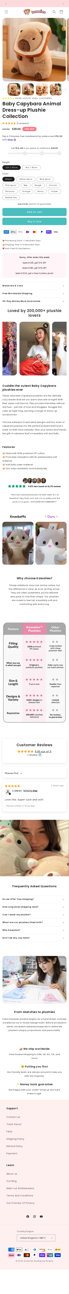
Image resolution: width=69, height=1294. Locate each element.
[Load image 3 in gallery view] (42, 89)
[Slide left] (3, 89)
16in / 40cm (31, 167)
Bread (8, 179)
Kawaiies (28, 1261)
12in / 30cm (11, 167)
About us (11, 1173)
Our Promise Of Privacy (20, 1203)
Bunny (41, 191)
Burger (38, 185)
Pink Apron (10, 185)
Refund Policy (14, 1146)
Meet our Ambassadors (20, 1188)
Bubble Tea (11, 197)
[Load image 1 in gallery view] (14, 89)
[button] (6, 11)
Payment (11, 1153)
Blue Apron (45, 179)
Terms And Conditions (19, 1195)
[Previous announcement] (5, 3)
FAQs (9, 1131)
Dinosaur (10, 191)
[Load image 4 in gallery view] (56, 89)
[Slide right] (65, 89)
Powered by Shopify (43, 1261)
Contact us (13, 1117)
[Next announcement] (63, 3)
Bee (25, 185)
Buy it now (34, 221)
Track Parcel (13, 1124)
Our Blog (11, 1181)
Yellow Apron (25, 179)
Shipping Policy (15, 1139)
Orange (26, 191)
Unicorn (53, 185)
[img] (12, 786)
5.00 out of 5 (43, 751)
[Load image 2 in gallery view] (28, 89)
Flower (54, 191)
